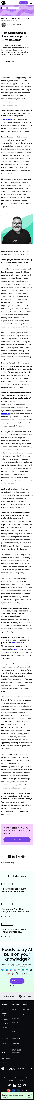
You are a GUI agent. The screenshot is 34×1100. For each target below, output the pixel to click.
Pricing (3, 1009)
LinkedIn (7, 808)
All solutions (4, 1028)
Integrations (4, 1019)
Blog (13, 1031)
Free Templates (6, 1062)
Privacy (28, 1078)
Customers (15, 1014)
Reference (15, 1018)
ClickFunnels (6, 119)
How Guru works (4, 1014)
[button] (31, 3)
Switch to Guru (5, 1058)
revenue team (17, 642)
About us (4, 1048)
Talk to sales (23, 2)
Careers (3, 1044)
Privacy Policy (5, 1097)
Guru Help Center (26, 1010)
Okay (29, 1096)
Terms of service (9, 1078)
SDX (15, 649)
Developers (15, 1022)
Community (15, 1027)
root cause (5, 414)
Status (25, 1015)
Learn (14, 1009)
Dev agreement (19, 1078)
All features (4, 1023)
